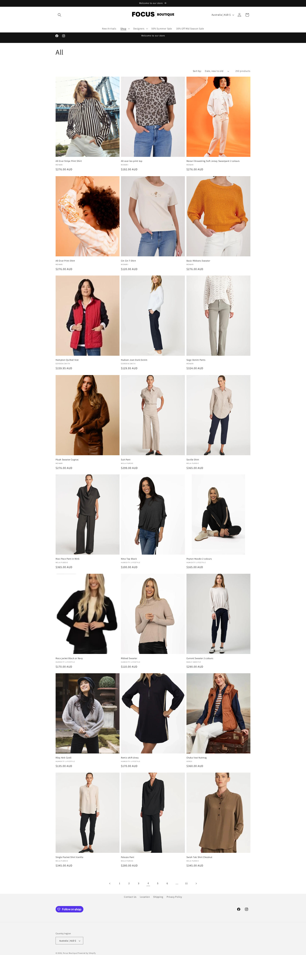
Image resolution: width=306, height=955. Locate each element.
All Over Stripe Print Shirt (69, 161)
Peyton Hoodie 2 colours (199, 559)
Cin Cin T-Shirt (128, 260)
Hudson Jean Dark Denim (134, 360)
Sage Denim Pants (195, 360)
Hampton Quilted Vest (67, 360)
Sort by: (197, 71)
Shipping (158, 896)
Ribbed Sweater (129, 658)
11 (186, 883)
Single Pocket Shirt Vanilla (69, 857)
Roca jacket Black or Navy (69, 658)
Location (145, 896)
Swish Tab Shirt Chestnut (199, 857)
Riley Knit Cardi (64, 757)
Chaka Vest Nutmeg (196, 757)
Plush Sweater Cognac (67, 459)
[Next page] (196, 883)
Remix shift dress (129, 757)
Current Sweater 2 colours (199, 658)
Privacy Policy (174, 896)
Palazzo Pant (127, 857)
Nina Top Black (129, 559)
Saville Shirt (192, 459)
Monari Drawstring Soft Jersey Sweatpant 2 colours (213, 161)
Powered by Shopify (87, 953)
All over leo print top (131, 161)
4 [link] (148, 883)
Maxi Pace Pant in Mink (67, 559)
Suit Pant (125, 459)
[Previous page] (110, 883)
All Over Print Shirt (65, 260)
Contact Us (130, 896)
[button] (59, 15)
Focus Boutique (70, 953)
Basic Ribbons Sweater (198, 260)
